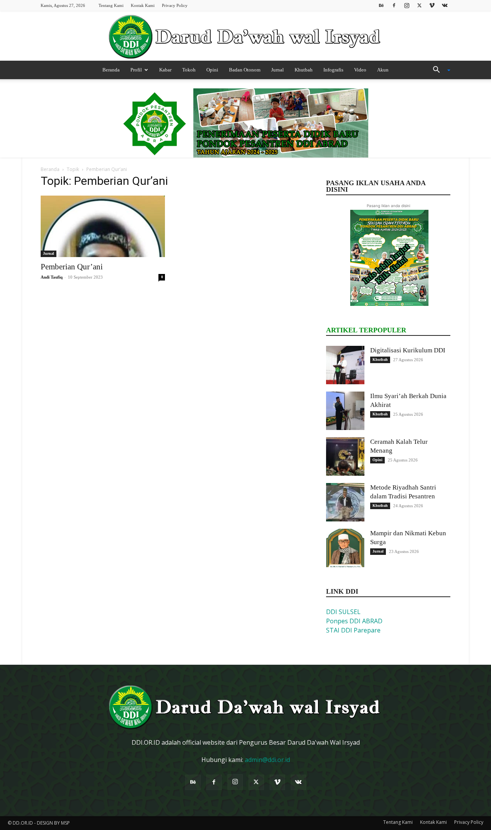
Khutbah (304, 70)
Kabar (165, 70)
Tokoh (189, 70)
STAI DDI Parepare (353, 630)
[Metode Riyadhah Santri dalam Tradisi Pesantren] (345, 502)
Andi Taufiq (52, 277)
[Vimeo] (432, 5)
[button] (438, 70)
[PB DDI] (245, 36)
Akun (383, 70)
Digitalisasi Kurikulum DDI (407, 350)
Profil (136, 70)
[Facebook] (394, 5)
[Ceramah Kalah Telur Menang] (345, 456)
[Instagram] (406, 5)
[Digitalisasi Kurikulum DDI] (345, 365)
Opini (212, 70)
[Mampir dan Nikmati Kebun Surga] (345, 548)
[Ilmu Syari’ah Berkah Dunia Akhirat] (345, 411)
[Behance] (381, 5)
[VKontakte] (444, 5)
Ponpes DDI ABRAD (354, 621)
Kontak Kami (143, 5)
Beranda (111, 70)
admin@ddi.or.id (267, 759)
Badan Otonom (244, 70)
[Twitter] (419, 5)
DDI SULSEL (343, 612)
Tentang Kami (111, 5)
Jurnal (277, 70)
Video (360, 70)
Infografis (333, 70)
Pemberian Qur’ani (72, 266)
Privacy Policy (175, 5)
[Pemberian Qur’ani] (103, 226)
